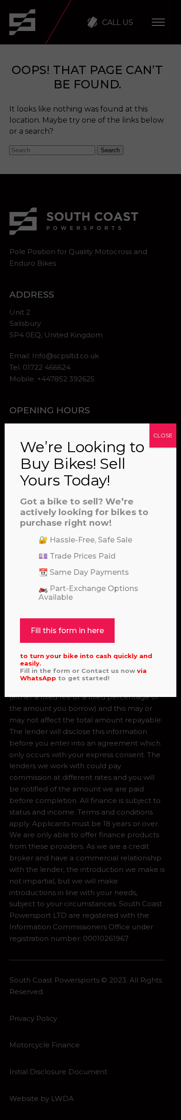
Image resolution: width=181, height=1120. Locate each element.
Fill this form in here (67, 630)
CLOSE (163, 435)
